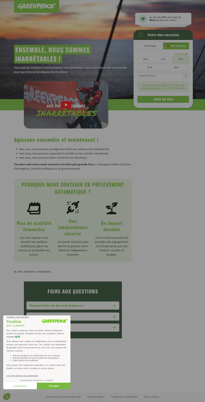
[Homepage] (36, 6)
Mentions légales (96, 396)
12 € (163, 59)
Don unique (150, 46)
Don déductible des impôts (49, 327)
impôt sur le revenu (150, 88)
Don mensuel (177, 46)
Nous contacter (151, 396)
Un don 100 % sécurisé (47, 316)
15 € (181, 59)
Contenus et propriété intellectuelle (63, 396)
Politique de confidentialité (124, 396)
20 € (150, 67)
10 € (145, 59)
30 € (176, 67)
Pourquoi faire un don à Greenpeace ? (57, 305)
